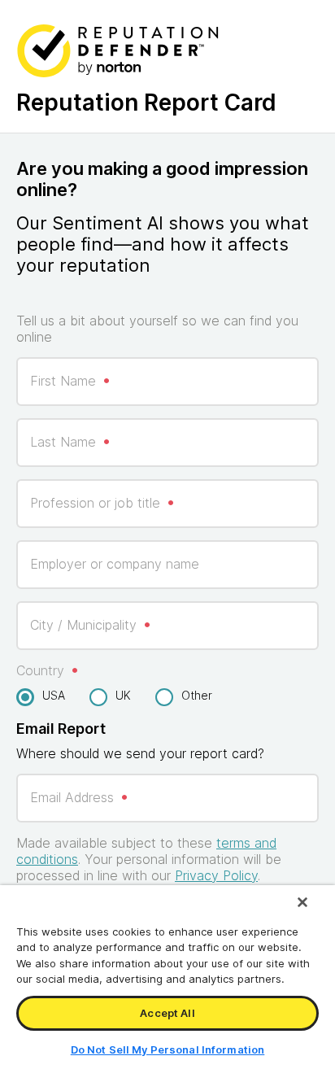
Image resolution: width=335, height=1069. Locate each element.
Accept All (167, 1012)
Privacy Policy (216, 875)
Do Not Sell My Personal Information (168, 1049)
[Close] (302, 902)
